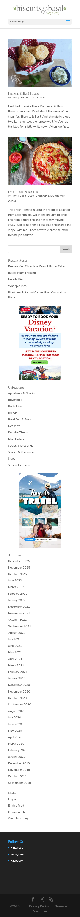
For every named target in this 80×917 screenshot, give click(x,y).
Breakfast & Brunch (47, 196)
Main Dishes (16, 439)
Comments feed (18, 812)
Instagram (17, 854)
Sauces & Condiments (22, 452)
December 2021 (19, 607)
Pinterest (17, 848)
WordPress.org (18, 819)
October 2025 (17, 574)
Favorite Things (18, 432)
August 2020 (17, 711)
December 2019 (19, 763)
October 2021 (17, 620)
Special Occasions (19, 465)
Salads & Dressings (20, 446)
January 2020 (17, 757)
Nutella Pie (15, 279)
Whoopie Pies (17, 286)
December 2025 (19, 561)
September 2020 (19, 705)
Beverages (15, 400)
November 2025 (19, 568)
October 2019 (17, 776)
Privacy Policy (39, 906)
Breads (41, 97)
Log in (12, 799)
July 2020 (14, 718)
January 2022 (17, 600)
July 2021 (14, 639)
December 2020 (19, 685)
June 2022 (15, 581)
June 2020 (15, 724)
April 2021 (15, 659)
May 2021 (15, 652)
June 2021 (15, 646)
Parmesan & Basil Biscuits (23, 93)
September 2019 (19, 783)
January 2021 (17, 678)
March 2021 (16, 665)
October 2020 (17, 698)
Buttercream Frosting (22, 273)
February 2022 (18, 594)
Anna (15, 97)
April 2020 (15, 737)
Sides (11, 459)
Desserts (14, 426)
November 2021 (19, 613)
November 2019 (19, 770)
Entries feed (16, 806)
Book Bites (15, 406)
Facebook (17, 861)
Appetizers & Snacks (21, 393)
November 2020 (19, 692)
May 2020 (15, 731)
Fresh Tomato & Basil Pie (23, 191)
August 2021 (17, 633)
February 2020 (18, 750)
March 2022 (16, 587)
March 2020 (16, 744)
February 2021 (18, 672)
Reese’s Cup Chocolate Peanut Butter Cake (36, 266)
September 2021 (19, 626)
